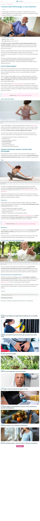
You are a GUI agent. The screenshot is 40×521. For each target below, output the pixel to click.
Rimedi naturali (3, 4)
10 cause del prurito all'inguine (8, 353)
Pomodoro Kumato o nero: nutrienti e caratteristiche (14, 425)
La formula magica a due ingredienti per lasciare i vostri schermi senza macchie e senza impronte (19, 407)
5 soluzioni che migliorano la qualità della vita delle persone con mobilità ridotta (19, 316)
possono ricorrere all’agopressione (25, 215)
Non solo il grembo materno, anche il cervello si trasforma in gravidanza (19, 443)
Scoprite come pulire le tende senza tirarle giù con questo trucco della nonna (19, 335)
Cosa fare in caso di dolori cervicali (24, 95)
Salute (2, 314)
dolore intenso (34, 125)
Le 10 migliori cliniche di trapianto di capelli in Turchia (14, 389)
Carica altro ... (20, 446)
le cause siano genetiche (18, 83)
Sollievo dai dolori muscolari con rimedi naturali (25, 223)
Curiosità (2, 333)
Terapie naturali (9, 4)
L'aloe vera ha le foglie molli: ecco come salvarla (13, 371)
